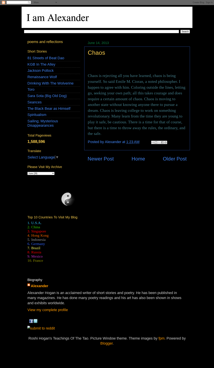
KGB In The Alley (41, 64)
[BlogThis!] (156, 142)
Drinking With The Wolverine (50, 83)
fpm (161, 338)
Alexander (39, 286)
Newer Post (101, 158)
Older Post (175, 158)
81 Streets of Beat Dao (45, 58)
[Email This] (152, 142)
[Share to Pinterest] (165, 142)
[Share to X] (159, 142)
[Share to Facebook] (162, 142)
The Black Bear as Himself (48, 108)
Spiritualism (36, 115)
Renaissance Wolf (42, 77)
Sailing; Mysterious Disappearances (42, 123)
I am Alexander (58, 17)
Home (138, 158)
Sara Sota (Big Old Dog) (47, 96)
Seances (34, 102)
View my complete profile (47, 310)
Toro (30, 89)
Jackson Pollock (40, 70)
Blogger (106, 343)
